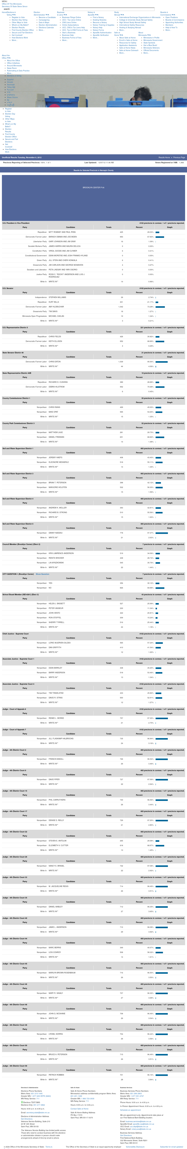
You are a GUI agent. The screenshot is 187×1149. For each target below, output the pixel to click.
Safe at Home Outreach (128, 50)
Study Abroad (117, 13)
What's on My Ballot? (20, 25)
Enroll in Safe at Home (128, 40)
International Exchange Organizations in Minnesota (139, 17)
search (7, 9)
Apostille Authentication (102, 32)
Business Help (68, 35)
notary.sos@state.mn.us (141, 1129)
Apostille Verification (101, 35)
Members (169, 25)
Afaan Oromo (12, 97)
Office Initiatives (13, 63)
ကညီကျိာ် (10, 105)
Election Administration (39, 13)
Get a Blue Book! (150, 45)
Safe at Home (117, 33)
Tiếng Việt (11, 87)
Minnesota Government (152, 40)
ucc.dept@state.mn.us (139, 1126)
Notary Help (97, 27)
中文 (9, 92)
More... (15, 40)
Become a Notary (100, 22)
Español (10, 79)
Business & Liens (60, 13)
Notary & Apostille (91, 13)
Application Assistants (128, 45)
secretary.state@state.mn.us (37, 1112)
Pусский (10, 89)
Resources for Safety (127, 42)
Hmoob (10, 82)
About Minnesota (142, 33)
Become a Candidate (47, 17)
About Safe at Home (127, 37)
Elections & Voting (11, 13)
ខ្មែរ (8, 99)
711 (37, 1098)
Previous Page (179, 157)
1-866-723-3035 (87, 1098)
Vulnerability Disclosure (135, 1146)
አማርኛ (9, 102)
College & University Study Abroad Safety (136, 20)
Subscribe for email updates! (171, 1146)
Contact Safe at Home (79, 1108)
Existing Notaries (99, 20)
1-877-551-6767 (137, 1096)
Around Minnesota (14, 65)
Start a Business (68, 32)
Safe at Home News (127, 47)
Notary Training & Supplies (103, 25)
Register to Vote (18, 17)
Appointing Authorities (174, 22)
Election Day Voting (19, 20)
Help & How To (171, 27)
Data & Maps (44, 22)
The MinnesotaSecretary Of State (14, 5)
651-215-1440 (36, 1093)
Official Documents (151, 50)
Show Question (42, 574)
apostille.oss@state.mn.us (143, 1124)
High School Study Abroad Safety (132, 22)
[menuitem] (20, 26)
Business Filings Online (71, 17)
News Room (12, 68)
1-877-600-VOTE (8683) (41, 1096)
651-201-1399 (76, 1096)
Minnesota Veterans (151, 47)
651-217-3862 (39, 1105)
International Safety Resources (131, 25)
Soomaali (11, 84)
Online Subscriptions (70, 25)
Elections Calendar (46, 27)
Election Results (18, 27)
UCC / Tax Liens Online (71, 20)
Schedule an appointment (130, 1110)
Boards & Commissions (165, 13)
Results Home (164, 157)
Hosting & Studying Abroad (130, 27)
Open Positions (172, 17)
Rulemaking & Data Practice (18, 70)
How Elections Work (20, 37)
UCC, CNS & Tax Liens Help (73, 27)
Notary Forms (98, 30)
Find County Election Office (23, 30)
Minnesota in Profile (151, 37)
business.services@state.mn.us (138, 1121)
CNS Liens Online (69, 22)
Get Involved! (17, 35)
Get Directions (26, 1119)
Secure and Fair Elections (22, 32)
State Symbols (149, 42)
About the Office (6, 56)
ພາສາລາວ (11, 94)
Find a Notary (98, 17)
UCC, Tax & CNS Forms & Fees (75, 30)
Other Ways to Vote (19, 22)
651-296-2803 (136, 1093)
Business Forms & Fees (71, 37)
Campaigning (44, 20)
